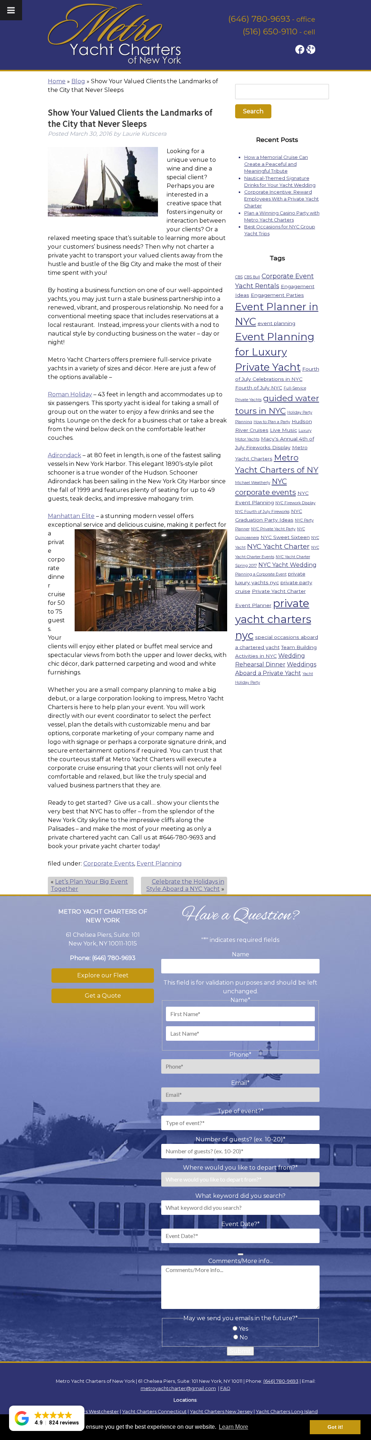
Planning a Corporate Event (261, 574)
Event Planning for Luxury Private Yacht (274, 351)
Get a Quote (103, 995)
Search (253, 111)
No (243, 1337)
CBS (239, 277)
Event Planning (159, 863)
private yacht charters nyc (273, 619)
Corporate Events (108, 863)
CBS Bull (252, 277)
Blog (78, 81)
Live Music (283, 430)
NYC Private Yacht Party (273, 529)
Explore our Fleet (103, 975)
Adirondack (64, 455)
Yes (243, 1328)
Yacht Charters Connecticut (154, 1411)
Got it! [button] (335, 1427)
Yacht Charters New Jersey (221, 1411)
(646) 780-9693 (259, 19)
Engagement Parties (277, 295)
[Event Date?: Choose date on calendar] (240, 1254)
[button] (46, 1418)
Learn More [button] (233, 1427)
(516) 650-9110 (270, 31)
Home (57, 81)
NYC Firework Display (295, 503)
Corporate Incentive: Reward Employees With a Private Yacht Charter (281, 199)
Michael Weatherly (252, 482)
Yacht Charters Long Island (287, 1411)
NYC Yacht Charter (278, 546)
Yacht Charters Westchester (86, 1411)
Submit (240, 1351)
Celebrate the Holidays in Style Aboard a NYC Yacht (185, 885)
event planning (276, 323)
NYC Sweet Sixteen (285, 537)
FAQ (225, 1388)
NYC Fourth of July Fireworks (262, 511)
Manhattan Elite (71, 516)
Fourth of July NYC (258, 388)
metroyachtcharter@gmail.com (178, 1388)
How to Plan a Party (272, 422)
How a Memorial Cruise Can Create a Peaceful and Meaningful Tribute (276, 164)
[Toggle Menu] (11, 10)
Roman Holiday (70, 394)
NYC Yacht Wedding (287, 564)
